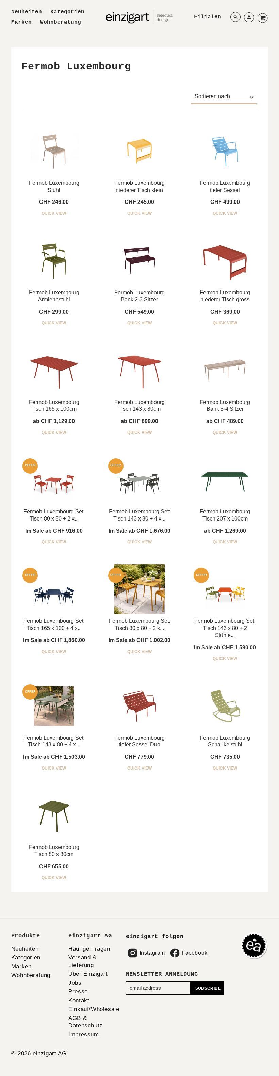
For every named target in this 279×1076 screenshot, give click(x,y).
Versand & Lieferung (82, 961)
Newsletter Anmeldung (162, 974)
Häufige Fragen (89, 949)
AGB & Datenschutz (85, 1022)
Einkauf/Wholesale (93, 1009)
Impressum (83, 1034)
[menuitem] (26, 12)
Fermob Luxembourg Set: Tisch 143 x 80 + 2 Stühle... (225, 628)
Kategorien (67, 12)
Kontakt (78, 1000)
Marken (21, 22)
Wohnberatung (60, 22)
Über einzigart (88, 974)
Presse (78, 991)
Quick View (54, 213)
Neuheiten (26, 12)
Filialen (207, 17)
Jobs (74, 983)
